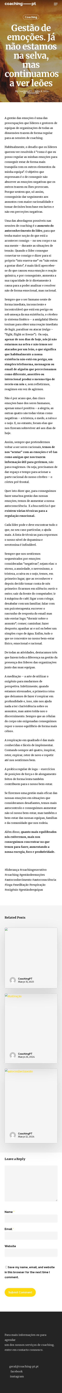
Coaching (31, 17)
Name (9, 1212)
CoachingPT (25, 91)
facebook (17, 1371)
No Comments (31, 93)
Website (10, 1246)
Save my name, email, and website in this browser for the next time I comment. (30, 1272)
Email (9, 1229)
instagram (17, 1376)
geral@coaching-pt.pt (24, 1366)
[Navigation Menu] (56, 4)
